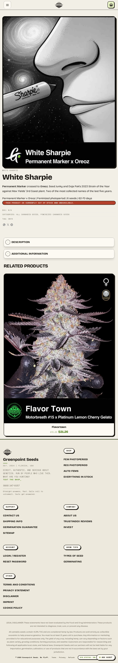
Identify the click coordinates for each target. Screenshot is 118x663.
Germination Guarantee (20, 527)
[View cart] (111, 4)
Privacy (62, 657)
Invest (68, 527)
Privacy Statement (16, 590)
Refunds (71, 657)
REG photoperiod (76, 465)
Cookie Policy (12, 607)
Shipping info (12, 521)
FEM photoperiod (76, 459)
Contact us (11, 515)
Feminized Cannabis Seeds (55, 214)
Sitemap (8, 533)
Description (21, 242)
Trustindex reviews (78, 521)
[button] (7, 4)
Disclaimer (11, 596)
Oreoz (44, 186)
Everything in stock (78, 476)
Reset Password (14, 561)
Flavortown (59, 427)
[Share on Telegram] (11, 225)
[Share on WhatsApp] (4, 225)
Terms (54, 657)
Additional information (30, 253)
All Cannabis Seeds (27, 214)
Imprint (8, 602)
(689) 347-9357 (11, 485)
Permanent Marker (14, 186)
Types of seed (73, 555)
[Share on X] (8, 225)
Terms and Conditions (19, 584)
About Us (70, 515)
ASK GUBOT (107, 657)
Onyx (10, 219)
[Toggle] (7, 242)
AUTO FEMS (71, 471)
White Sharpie (10, 170)
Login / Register (14, 555)
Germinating (73, 561)
